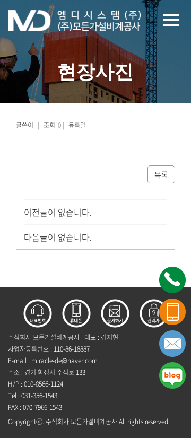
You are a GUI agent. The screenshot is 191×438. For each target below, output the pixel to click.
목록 (161, 174)
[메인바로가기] (74, 19)
